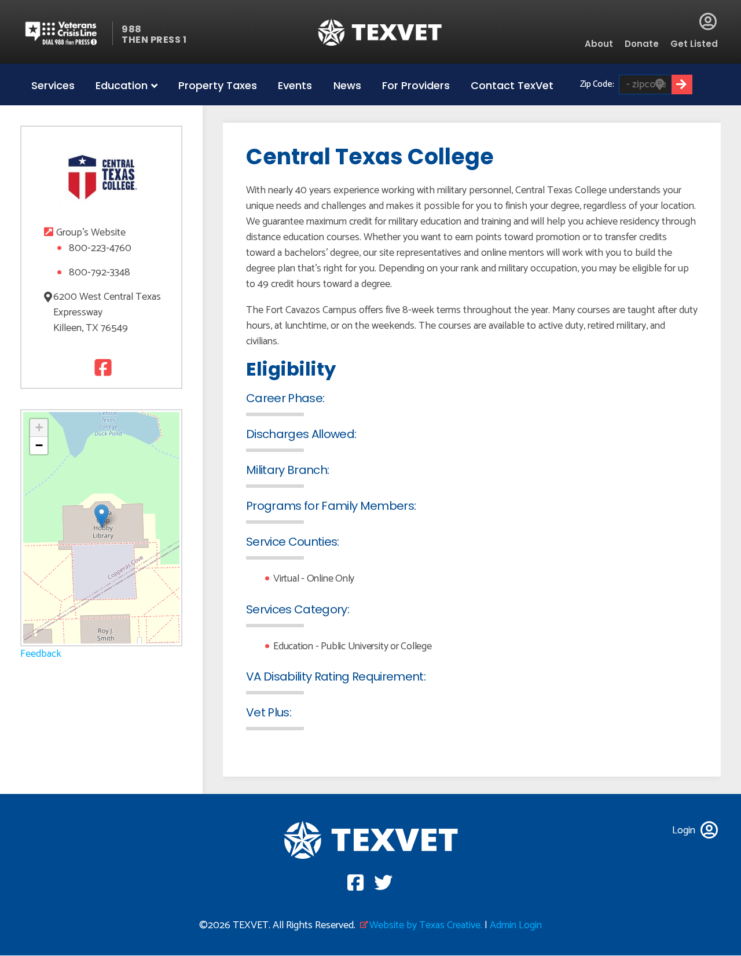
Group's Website (91, 233)
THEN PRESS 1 (154, 39)
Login (708, 21)
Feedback (40, 654)
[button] (101, 516)
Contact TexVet (512, 85)
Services (53, 85)
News (347, 85)
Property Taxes (217, 85)
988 (132, 29)
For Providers (416, 85)
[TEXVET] (380, 32)
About (599, 44)
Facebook (102, 367)
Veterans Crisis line (68, 33)
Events (295, 85)
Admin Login (516, 925)
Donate (642, 44)
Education (122, 85)
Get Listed (694, 44)
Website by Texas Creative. (425, 925)
